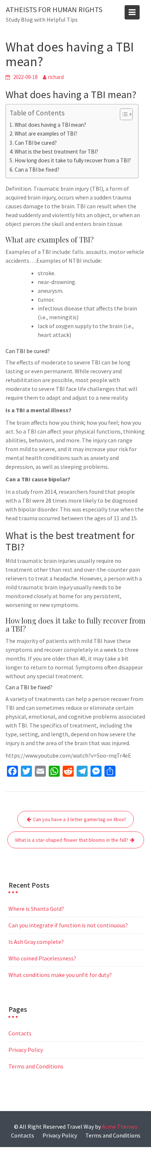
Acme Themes (119, 1126)
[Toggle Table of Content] (122, 114)
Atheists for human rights (54, 9)
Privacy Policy (25, 1049)
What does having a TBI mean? (50, 124)
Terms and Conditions (35, 1066)
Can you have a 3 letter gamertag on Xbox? (79, 819)
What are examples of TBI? (46, 133)
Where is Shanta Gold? (36, 908)
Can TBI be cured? (36, 142)
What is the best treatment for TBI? (56, 151)
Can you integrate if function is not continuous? (68, 925)
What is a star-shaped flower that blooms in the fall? (71, 840)
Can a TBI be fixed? (37, 169)
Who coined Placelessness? (42, 958)
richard (56, 76)
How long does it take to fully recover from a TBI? (73, 160)
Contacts (20, 1033)
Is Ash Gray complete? (36, 941)
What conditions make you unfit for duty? (60, 974)
